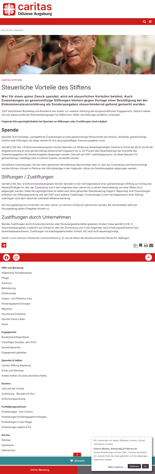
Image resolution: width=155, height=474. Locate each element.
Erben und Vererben (13, 370)
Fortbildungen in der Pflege (17, 421)
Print (146, 245)
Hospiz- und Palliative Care (17, 298)
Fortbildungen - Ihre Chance (17, 411)
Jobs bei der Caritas (13, 388)
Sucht (5, 324)
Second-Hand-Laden (13, 319)
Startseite (18, 30)
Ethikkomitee (9, 293)
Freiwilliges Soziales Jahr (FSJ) (19, 342)
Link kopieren (135, 245)
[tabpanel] (77, 54)
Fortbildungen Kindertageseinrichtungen (24, 416)
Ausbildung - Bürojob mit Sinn (18, 393)
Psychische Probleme (14, 313)
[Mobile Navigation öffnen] (150, 21)
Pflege (5, 277)
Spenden (79, 460)
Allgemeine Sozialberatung (17, 272)
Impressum (8, 445)
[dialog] (121, 454)
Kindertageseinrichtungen (16, 303)
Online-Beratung (39, 469)
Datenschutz (8, 450)
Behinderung (9, 288)
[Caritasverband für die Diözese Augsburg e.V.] (77, 9)
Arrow (77, 454)
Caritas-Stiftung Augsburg (16, 365)
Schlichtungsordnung (13, 398)
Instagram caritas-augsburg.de (16, 257)
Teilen (4, 245)
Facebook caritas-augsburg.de (6, 257)
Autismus (7, 283)
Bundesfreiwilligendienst (15, 337)
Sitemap (6, 439)
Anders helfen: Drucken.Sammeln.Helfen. (24, 375)
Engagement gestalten (14, 352)
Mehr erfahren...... (117, 467)
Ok (145, 466)
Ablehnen (134, 466)
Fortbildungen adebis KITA (16, 427)
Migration (7, 308)
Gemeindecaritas (11, 347)
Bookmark (140, 245)
